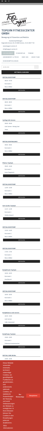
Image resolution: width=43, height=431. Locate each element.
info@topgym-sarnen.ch (10, 49)
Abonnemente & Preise (11, 57)
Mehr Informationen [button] (8, 427)
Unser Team (35, 57)
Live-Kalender (8, 53)
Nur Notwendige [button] (20, 396)
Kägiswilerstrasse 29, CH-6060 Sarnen (13, 43)
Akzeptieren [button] (33, 395)
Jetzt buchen (21, 90)
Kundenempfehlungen (15, 41)
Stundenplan (20, 53)
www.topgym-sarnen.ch (10, 46)
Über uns (25, 57)
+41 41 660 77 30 (29, 43)
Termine (31, 53)
